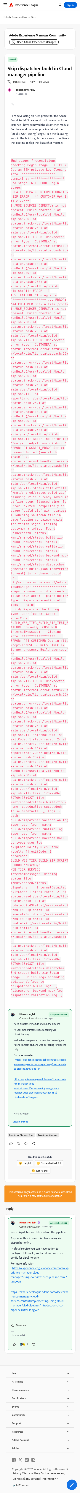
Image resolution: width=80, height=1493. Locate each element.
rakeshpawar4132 (25, 89)
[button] (19, 82)
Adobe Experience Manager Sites (21, 17)
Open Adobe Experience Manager (36, 42)
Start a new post (32, 1195)
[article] (40, 1283)
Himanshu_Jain (27, 1014)
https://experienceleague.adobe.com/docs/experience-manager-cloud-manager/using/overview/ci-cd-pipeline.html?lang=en (40, 1064)
